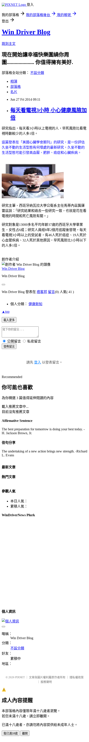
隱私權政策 (77, 677)
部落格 (15, 86)
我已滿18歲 (10, 733)
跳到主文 (9, 44)
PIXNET (20, 677)
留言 (51, 292)
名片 (13, 92)
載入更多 (9, 320)
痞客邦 (42, 292)
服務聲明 (46, 681)
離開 (25, 733)
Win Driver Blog (26, 32)
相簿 (13, 81)
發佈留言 (9, 346)
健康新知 (35, 304)
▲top (6, 311)
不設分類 (37, 73)
